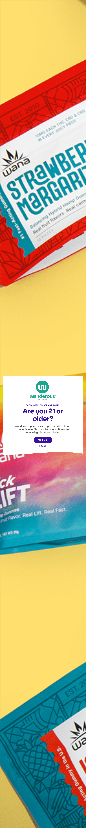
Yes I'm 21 (43, 440)
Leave (43, 445)
